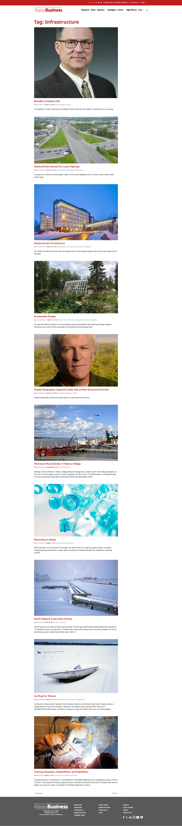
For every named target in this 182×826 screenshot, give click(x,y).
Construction (61, 170)
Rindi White (39, 775)
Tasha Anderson (41, 320)
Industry (100, 10)
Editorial (134, 2)
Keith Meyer (39, 105)
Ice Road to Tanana (45, 696)
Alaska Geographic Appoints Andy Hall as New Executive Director (71, 389)
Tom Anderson (40, 247)
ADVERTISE (78, 805)
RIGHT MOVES (128, 808)
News (93, 10)
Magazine (85, 10)
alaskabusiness (40, 467)
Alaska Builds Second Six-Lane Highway (57, 166)
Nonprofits (93, 320)
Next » (115, 793)
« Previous (38, 793)
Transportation (78, 170)
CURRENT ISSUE (79, 815)
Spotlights (112, 10)
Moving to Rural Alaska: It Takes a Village (57, 463)
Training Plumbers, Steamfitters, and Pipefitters (61, 771)
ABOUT (125, 810)
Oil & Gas (68, 105)
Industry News (104, 808)
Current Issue (107, 2)
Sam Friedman (40, 170)
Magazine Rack (80, 813)
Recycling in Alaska (45, 539)
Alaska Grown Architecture (49, 243)
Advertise (125, 2)
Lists (140, 10)
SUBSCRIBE (78, 808)
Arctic (58, 105)
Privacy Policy (44, 814)
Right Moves (132, 10)
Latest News (103, 805)
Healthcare (87, 247)
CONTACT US (127, 813)
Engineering (69, 170)
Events (120, 10)
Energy (62, 105)
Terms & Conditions (56, 814)
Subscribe (117, 2)
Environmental (84, 320)
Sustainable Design (45, 316)
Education (61, 393)
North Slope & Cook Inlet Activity (53, 618)
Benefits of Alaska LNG (47, 101)
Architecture (70, 247)
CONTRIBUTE (78, 810)
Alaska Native (62, 247)
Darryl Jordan (40, 622)
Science (75, 393)
